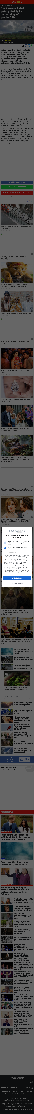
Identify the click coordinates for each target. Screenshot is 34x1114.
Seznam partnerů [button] (23, 563)
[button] (17, 552)
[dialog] (17, 557)
